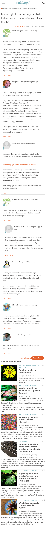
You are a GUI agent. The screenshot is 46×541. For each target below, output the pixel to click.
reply (4, 75)
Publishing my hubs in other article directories (29, 419)
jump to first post (25, 358)
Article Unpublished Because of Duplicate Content (29, 390)
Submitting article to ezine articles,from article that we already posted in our (29, 448)
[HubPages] (23, 3)
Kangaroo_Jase (18, 82)
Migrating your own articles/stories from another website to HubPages (28, 477)
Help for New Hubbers (28, 385)
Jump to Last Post (20, 26)
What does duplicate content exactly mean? (29, 505)
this (15, 229)
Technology (23, 441)
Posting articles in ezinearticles (27, 371)
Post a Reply (37, 358)
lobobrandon (17, 262)
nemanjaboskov (18, 335)
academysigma (17, 31)
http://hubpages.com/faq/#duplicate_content (19, 164)
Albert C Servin (17, 305)
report (9, 75)
